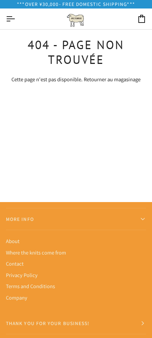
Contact (15, 263)
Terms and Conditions (30, 286)
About (13, 241)
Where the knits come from (36, 252)
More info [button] (20, 219)
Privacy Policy (22, 275)
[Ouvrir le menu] (17, 18)
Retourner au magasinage (112, 79)
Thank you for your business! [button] (47, 323)
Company (16, 297)
